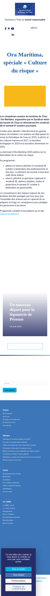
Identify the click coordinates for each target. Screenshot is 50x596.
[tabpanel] (25, 308)
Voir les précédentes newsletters (19, 368)
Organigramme (7, 511)
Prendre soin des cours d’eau (12, 460)
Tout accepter (18, 569)
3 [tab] (23, 338)
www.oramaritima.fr (9, 214)
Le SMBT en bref (8, 505)
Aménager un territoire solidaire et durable (16, 439)
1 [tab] (14, 338)
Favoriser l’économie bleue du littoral (15, 442)
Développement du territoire (12, 474)
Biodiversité (6, 476)
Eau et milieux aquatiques (11, 482)
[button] (32, 28)
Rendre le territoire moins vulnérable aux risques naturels (21, 451)
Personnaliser (18, 581)
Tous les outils (7, 491)
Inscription (10, 390)
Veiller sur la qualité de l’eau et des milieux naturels (19, 445)
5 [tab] (31, 338)
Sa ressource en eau (9, 422)
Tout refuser (18, 575)
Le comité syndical (9, 508)
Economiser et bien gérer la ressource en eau (17, 448)
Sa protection (7, 425)
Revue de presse (8, 523)
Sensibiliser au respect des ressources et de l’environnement (22, 457)
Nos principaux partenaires (11, 517)
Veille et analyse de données (12, 485)
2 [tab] (18, 338)
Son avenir (6, 416)
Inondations (6, 480)
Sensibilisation (7, 488)
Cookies (38, 581)
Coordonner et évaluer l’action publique (16, 454)
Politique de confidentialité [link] (18, 587)
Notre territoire (7, 413)
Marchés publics (8, 520)
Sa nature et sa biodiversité (11, 419)
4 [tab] (27, 338)
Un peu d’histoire (8, 514)
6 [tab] (35, 338)
